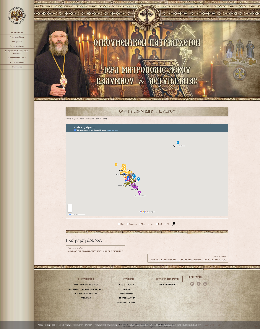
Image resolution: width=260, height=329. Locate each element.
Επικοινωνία (17, 67)
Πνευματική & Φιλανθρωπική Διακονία (17, 52)
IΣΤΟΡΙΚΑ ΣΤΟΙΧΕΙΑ (126, 285)
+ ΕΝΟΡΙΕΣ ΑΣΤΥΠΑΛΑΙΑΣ (126, 302)
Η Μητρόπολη (17, 41)
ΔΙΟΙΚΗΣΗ (127, 289)
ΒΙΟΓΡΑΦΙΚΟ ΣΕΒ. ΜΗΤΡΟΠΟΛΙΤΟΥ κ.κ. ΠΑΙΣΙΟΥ (86, 289)
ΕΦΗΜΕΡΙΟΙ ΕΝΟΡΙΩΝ (167, 285)
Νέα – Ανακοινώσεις (17, 62)
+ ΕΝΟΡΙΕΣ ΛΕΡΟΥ (127, 293)
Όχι (219, 325)
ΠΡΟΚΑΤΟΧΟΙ (86, 298)
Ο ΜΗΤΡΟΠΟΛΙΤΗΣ (86, 279)
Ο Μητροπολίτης (17, 37)
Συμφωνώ (209, 325)
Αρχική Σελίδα (17, 32)
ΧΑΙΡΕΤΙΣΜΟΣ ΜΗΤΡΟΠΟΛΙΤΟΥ (86, 285)
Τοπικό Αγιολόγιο (17, 46)
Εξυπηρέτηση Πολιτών (17, 58)
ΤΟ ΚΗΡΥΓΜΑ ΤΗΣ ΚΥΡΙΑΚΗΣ (86, 293)
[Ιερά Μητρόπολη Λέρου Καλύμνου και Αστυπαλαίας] (17, 15)
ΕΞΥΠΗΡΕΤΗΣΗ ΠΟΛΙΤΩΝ (167, 279)
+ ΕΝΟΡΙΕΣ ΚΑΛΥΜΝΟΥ (126, 298)
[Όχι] (256, 325)
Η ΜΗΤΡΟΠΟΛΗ (127, 279)
